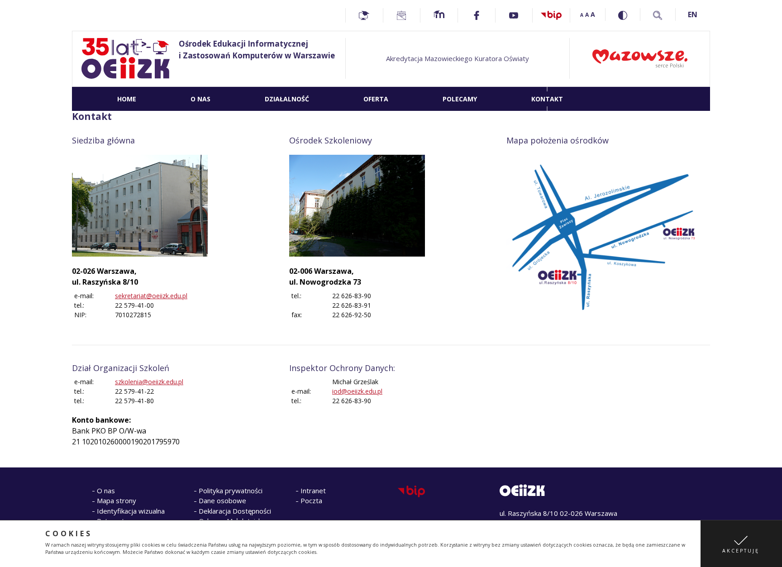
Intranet (313, 490)
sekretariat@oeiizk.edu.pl (151, 295)
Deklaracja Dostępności (235, 510)
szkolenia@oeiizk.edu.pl (149, 381)
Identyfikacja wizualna (131, 510)
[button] (741, 543)
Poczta (311, 500)
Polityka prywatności (230, 490)
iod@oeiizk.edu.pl (357, 391)
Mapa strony (116, 500)
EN (692, 14)
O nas (106, 490)
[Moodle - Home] (439, 15)
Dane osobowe (222, 500)
